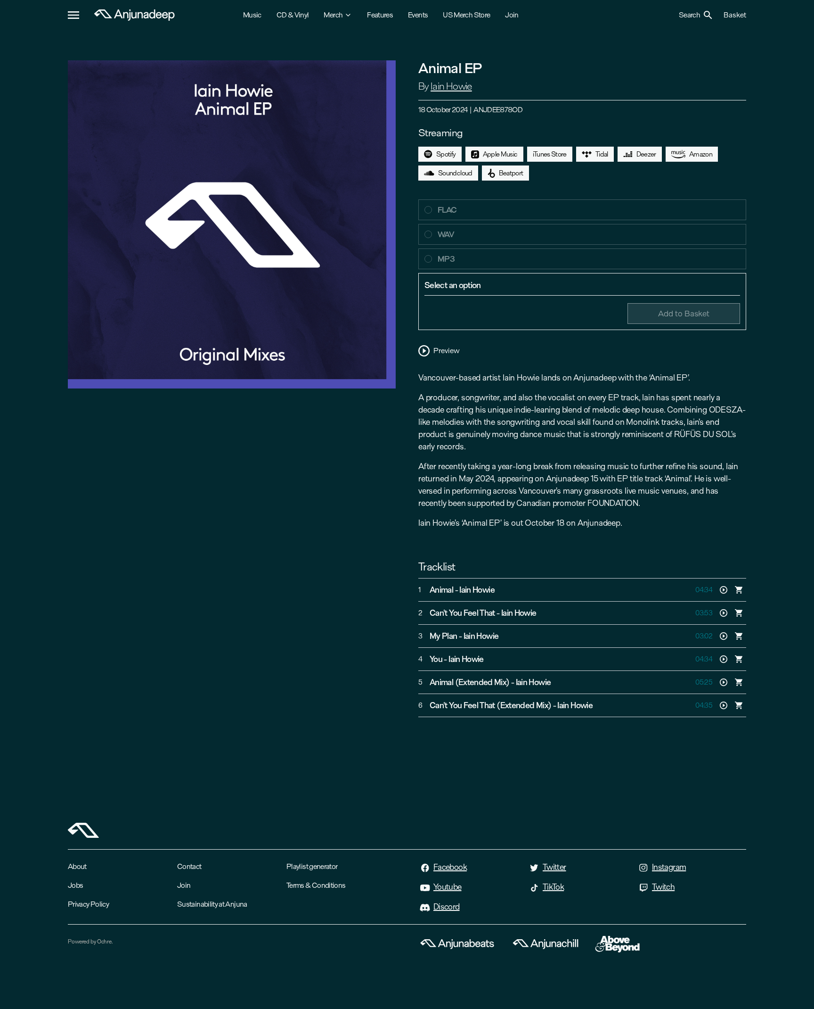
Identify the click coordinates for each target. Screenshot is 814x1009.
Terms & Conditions (315, 885)
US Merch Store (466, 14)
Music (252, 14)
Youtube (447, 887)
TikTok (553, 887)
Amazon (700, 154)
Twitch (663, 887)
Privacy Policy (88, 904)
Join (511, 14)
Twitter (554, 867)
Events (418, 14)
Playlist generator (311, 866)
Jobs (75, 885)
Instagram (669, 867)
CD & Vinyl (293, 14)
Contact (189, 866)
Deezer (646, 154)
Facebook (450, 867)
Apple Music (500, 154)
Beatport (511, 173)
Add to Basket (683, 313)
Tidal (601, 154)
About (77, 866)
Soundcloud (455, 173)
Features (380, 14)
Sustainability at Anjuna (212, 904)
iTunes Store (550, 154)
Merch (333, 14)
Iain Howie (451, 86)
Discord (446, 906)
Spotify (446, 154)
